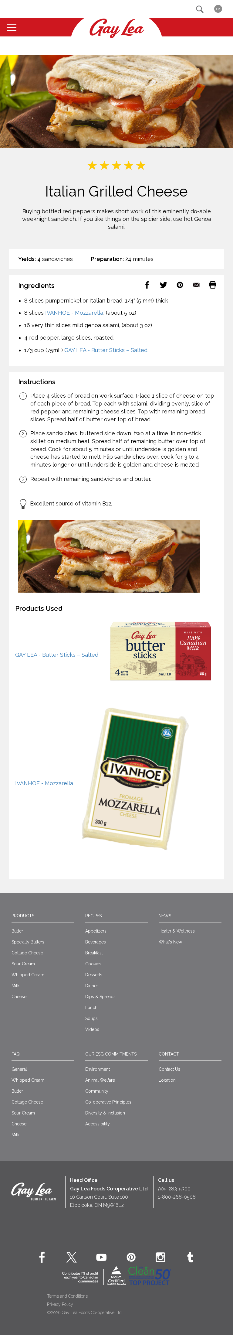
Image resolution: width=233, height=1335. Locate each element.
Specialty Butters (28, 942)
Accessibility (97, 1123)
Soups (91, 1018)
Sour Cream (23, 963)
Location (167, 1080)
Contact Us (169, 1069)
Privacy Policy (60, 1304)
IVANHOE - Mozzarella (74, 313)
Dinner (91, 985)
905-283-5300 (174, 1189)
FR (218, 9)
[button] (200, 9)
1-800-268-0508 (177, 1197)
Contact (169, 1054)
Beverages (95, 942)
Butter (17, 931)
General (19, 1069)
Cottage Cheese (27, 952)
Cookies (93, 963)
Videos (92, 1029)
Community (96, 1091)
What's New (170, 942)
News (165, 915)
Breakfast (94, 952)
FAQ (16, 1054)
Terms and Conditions (67, 1296)
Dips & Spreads (100, 996)
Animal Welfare (100, 1080)
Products (23, 915)
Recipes (93, 915)
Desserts (93, 974)
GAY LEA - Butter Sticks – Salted (105, 350)
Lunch (91, 1007)
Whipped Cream (28, 974)
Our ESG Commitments (111, 1054)
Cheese (19, 996)
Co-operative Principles (108, 1102)
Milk (15, 985)
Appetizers (95, 931)
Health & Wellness (177, 931)
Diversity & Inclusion (105, 1113)
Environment (97, 1069)
